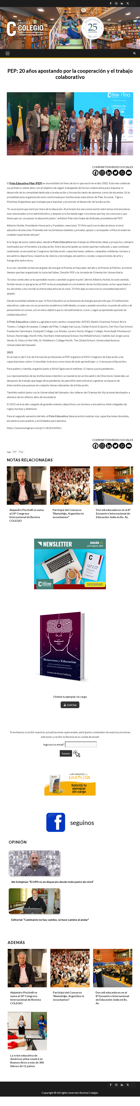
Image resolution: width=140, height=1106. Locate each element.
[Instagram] (102, 173)
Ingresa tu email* (54, 744)
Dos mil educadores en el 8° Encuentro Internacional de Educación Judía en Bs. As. (113, 513)
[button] (70, 822)
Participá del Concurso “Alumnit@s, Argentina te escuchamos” (68, 513)
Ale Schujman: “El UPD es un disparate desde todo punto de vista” (52, 881)
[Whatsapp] (122, 173)
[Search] (134, 53)
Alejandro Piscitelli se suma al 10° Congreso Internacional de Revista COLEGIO (25, 998)
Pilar (21, 451)
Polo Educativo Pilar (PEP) (26, 183)
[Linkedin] (109, 173)
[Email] (129, 173)
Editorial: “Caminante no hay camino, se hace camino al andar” (50, 919)
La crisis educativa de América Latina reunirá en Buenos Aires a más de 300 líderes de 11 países (27, 1061)
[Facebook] (96, 173)
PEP (15, 451)
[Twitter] (115, 173)
